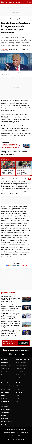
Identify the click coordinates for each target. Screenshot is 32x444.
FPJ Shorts (21, 6)
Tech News (5, 412)
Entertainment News (23, 359)
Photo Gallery (6, 409)
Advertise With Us (11, 436)
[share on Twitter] (11, 354)
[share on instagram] (19, 354)
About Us (7, 429)
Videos (3, 415)
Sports (18, 383)
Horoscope (5, 392)
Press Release (6, 425)
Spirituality (5, 401)
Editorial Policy (15, 429)
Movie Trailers (20, 372)
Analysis (4, 359)
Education (4, 378)
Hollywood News (21, 366)
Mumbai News (10, 6)
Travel (18, 398)
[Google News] (11, 265)
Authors (23, 436)
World (7, 19)
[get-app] (30, 2)
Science (4, 398)
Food (17, 401)
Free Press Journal (11, 2)
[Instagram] (23, 265)
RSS (19, 436)
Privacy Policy (15, 433)
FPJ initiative (5, 389)
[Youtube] (26, 265)
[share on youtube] (23, 354)
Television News (21, 378)
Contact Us (24, 433)
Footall (18, 389)
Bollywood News (21, 362)
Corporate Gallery (7, 386)
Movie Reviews (20, 369)
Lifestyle (19, 392)
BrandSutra (5, 383)
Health (18, 395)
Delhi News (4, 375)
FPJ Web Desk (4, 49)
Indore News (5, 369)
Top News (4, 406)
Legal (3, 395)
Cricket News (20, 386)
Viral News (4, 419)
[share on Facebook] (8, 354)
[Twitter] (20, 265)
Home (2, 6)
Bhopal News (5, 372)
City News (4, 362)
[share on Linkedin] (15, 354)
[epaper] (27, 2)
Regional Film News (22, 375)
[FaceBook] (18, 265)
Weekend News (6, 422)
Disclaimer (6, 433)
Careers (23, 429)
